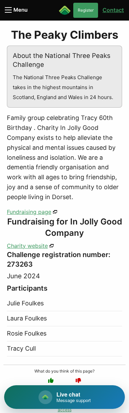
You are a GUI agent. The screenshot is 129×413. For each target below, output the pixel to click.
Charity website (27, 245)
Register (86, 10)
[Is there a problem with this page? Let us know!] (78, 380)
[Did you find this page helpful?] (51, 380)
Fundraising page (29, 211)
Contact (113, 10)
